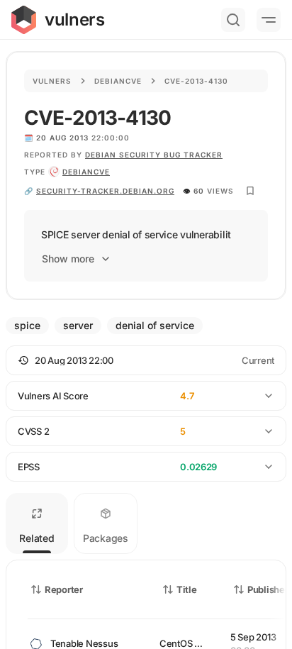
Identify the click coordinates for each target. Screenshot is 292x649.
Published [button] (268, 589)
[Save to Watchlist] (250, 191)
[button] (146, 360)
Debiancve (118, 81)
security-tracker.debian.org (105, 191)
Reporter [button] (64, 589)
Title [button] (186, 589)
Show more (68, 259)
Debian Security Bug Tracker (154, 154)
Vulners (52, 81)
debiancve (86, 171)
